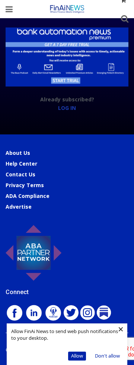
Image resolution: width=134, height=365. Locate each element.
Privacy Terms (25, 185)
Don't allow (107, 355)
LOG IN (67, 107)
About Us (18, 152)
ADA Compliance (28, 195)
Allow (77, 355)
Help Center (21, 163)
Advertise (19, 206)
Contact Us (20, 174)
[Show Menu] (9, 9)
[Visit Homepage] (67, 9)
